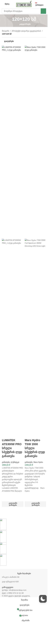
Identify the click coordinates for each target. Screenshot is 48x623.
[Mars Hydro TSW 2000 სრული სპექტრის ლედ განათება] (35, 142)
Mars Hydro (38, 462)
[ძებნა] (43, 11)
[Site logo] (24, 4)
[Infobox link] (22, 523)
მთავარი (5, 31)
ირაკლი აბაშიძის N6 (10, 577)
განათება (6, 462)
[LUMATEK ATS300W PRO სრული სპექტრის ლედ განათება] (12, 142)
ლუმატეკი (15, 462)
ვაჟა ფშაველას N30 (10, 582)
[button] (12, 504)
